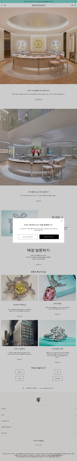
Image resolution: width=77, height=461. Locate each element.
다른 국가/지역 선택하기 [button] (28, 237)
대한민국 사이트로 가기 (49, 237)
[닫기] (61, 221)
